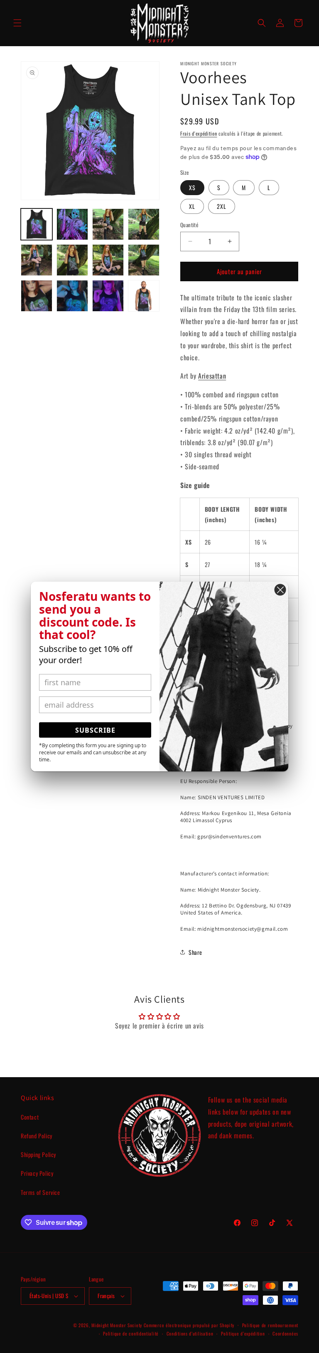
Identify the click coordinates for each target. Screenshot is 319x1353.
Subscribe (95, 730)
